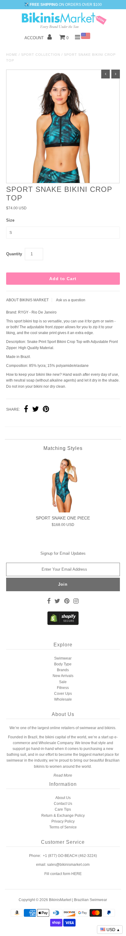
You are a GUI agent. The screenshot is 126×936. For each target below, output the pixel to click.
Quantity (14, 254)
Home (11, 54)
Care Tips (63, 809)
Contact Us (63, 803)
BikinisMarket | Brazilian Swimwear (78, 900)
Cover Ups (63, 693)
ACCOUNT (34, 38)
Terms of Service (63, 827)
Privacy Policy (63, 821)
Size (10, 220)
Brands (63, 670)
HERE (76, 874)
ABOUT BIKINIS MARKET (27, 300)
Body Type (63, 664)
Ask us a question (70, 300)
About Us (63, 798)
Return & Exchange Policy (63, 815)
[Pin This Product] (46, 409)
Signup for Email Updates (63, 553)
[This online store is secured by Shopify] (63, 624)
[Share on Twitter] (35, 409)
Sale (63, 682)
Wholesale (63, 699)
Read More (63, 775)
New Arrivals (63, 676)
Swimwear (63, 658)
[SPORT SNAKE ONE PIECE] (63, 485)
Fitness (63, 688)
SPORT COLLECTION (40, 54)
